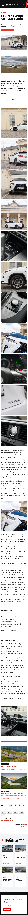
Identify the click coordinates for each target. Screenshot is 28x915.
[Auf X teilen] (11, 805)
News (4, 855)
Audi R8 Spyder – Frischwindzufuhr (22, 826)
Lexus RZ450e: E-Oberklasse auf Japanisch (7, 880)
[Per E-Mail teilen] (19, 805)
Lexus (9, 30)
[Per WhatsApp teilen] (15, 805)
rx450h (22, 812)
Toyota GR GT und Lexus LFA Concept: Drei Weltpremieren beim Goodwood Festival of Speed (7, 858)
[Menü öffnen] (18, 5)
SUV (3, 815)
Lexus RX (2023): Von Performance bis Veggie (19, 880)
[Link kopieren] (23, 806)
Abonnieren (7, 909)
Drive (3, 12)
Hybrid (9, 812)
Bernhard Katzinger (3, 25)
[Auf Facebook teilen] (8, 805)
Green (3, 812)
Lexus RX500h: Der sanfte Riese (20, 858)
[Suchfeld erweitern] (23, 5)
